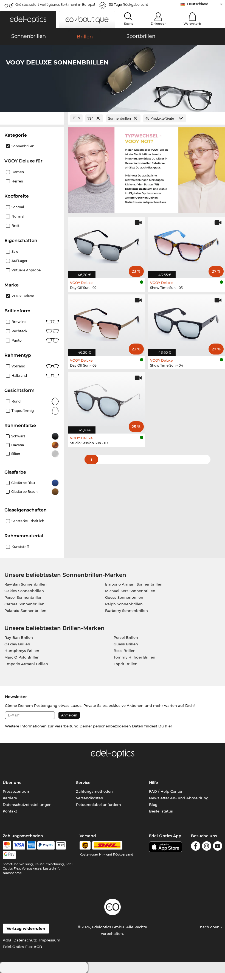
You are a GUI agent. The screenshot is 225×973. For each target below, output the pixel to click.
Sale (15, 251)
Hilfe (153, 782)
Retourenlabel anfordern (98, 804)
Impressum (49, 940)
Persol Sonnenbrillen (23, 597)
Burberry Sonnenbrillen (126, 610)
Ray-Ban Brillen (18, 637)
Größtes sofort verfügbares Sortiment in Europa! (55, 4)
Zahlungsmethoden (94, 791)
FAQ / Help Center (165, 791)
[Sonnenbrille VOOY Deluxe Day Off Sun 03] (106, 322)
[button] (28, 19)
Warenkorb (192, 24)
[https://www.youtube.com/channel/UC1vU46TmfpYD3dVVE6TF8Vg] (217, 847)
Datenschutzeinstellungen (27, 804)
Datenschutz (25, 940)
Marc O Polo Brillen (22, 657)
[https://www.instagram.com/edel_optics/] (206, 847)
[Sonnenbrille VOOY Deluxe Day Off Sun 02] (106, 244)
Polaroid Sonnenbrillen (25, 610)
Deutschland (197, 4)
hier (168, 726)
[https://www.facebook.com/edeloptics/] (195, 847)
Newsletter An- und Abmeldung (179, 798)
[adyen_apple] (61, 845)
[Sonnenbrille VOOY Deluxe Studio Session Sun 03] (106, 400)
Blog (153, 804)
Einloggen (158, 24)
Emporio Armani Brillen (26, 664)
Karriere (10, 798)
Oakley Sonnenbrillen (24, 591)
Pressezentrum (16, 791)
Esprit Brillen (125, 664)
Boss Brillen (125, 650)
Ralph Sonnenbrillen (124, 604)
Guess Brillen (126, 644)
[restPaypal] (46, 845)
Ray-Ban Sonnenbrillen (25, 584)
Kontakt (10, 811)
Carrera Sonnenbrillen (24, 604)
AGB (7, 940)
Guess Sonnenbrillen (124, 597)
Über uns (12, 782)
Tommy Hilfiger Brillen (134, 657)
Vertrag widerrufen (26, 928)
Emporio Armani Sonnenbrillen (133, 584)
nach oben (210, 927)
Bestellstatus (161, 811)
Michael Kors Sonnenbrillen (130, 591)
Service (83, 782)
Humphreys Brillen (21, 650)
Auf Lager (19, 261)
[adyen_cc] (7, 845)
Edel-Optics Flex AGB (22, 946)
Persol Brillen (126, 637)
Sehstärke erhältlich (28, 521)
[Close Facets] (32, 118)
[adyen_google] (9, 855)
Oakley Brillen (17, 644)
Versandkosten (89, 798)
